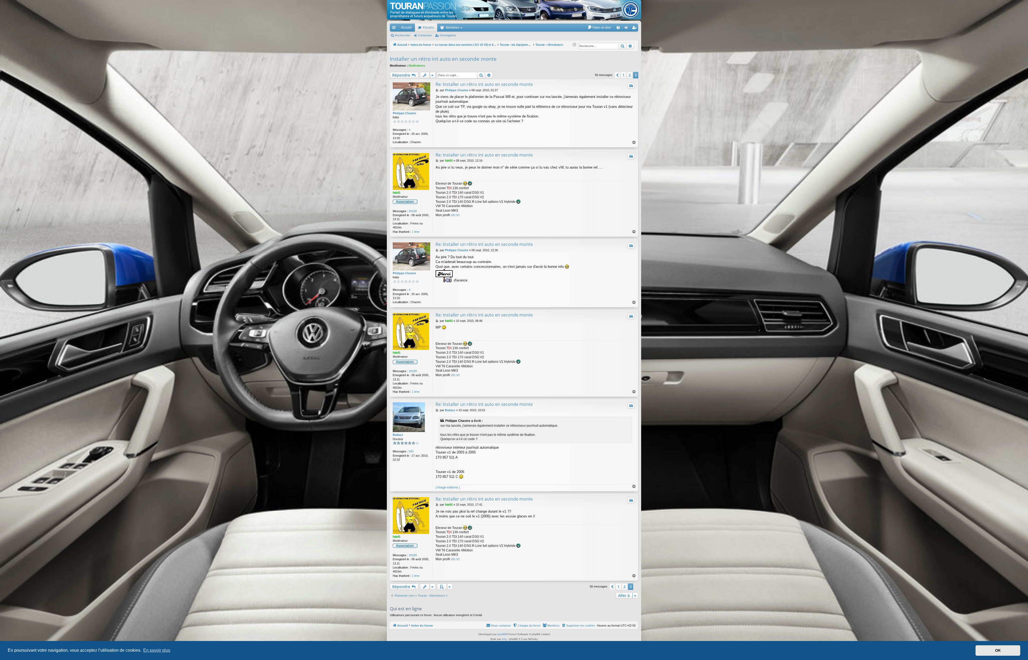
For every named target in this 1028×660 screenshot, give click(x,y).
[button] (617, 75)
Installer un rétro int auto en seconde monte (443, 58)
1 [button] (623, 75)
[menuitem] (599, 28)
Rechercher (402, 35)
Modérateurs (417, 65)
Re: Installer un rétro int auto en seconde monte (484, 84)
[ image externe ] (448, 487)
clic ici (455, 215)
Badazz (398, 434)
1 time (415, 231)
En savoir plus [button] (156, 650)
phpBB (501, 634)
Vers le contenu (129, 26)
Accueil (406, 27)
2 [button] (630, 75)
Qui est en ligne (406, 608)
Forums (428, 27)
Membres (452, 27)
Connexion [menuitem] (627, 29)
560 (411, 451)
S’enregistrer (448, 35)
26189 (413, 211)
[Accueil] (514, 10)
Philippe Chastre (404, 113)
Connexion (425, 35)
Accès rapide (395, 29)
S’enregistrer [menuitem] (635, 29)
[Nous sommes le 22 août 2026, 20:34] (574, 45)
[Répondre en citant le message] (631, 85)
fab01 (396, 192)
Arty (504, 639)
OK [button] (998, 650)
